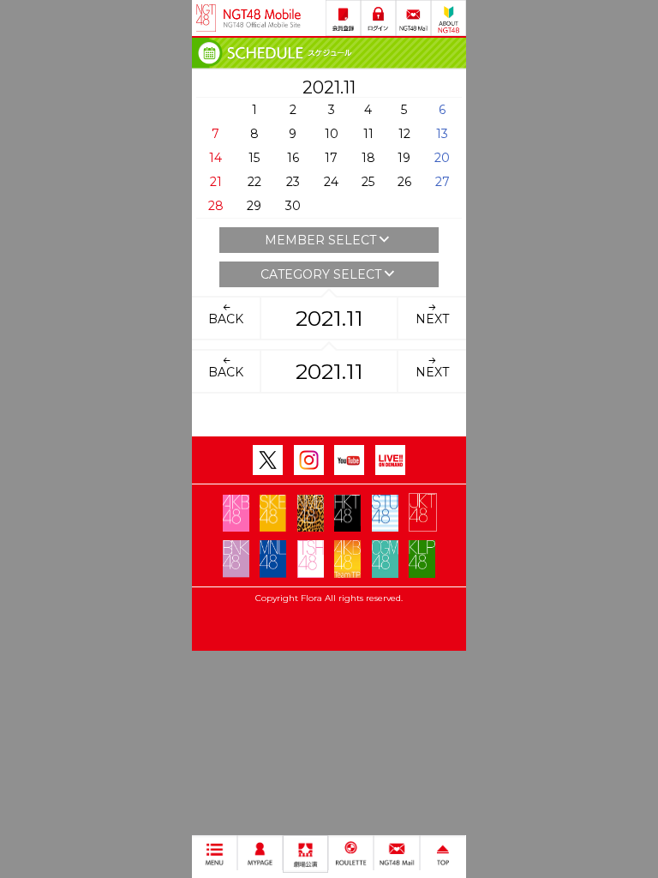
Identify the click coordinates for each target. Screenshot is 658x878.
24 (331, 181)
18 (368, 157)
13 (442, 133)
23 (293, 181)
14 (215, 157)
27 (442, 181)
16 (293, 157)
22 (254, 181)
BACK (225, 319)
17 (331, 157)
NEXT (432, 319)
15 (254, 157)
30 (293, 205)
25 (368, 181)
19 (404, 157)
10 (331, 133)
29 (254, 205)
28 (216, 205)
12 (404, 133)
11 (368, 133)
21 (216, 181)
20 (442, 157)
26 (404, 181)
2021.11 (329, 318)
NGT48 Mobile (262, 18)
